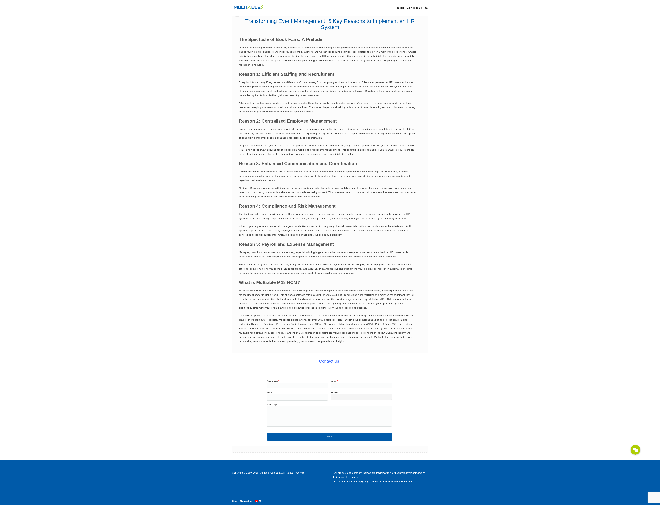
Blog (400, 7)
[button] (635, 450)
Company (273, 381)
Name (334, 381)
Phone (335, 392)
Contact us (414, 7)
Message (272, 404)
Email (270, 392)
